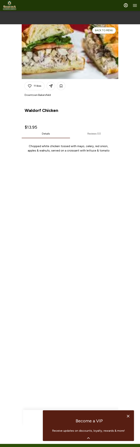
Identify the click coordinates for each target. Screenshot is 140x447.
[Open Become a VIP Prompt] (88, 438)
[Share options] (51, 86)
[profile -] (126, 5)
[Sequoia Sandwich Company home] (19, 5)
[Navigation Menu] (135, 5)
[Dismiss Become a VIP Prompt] (128, 416)
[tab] (46, 133)
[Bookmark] (61, 86)
